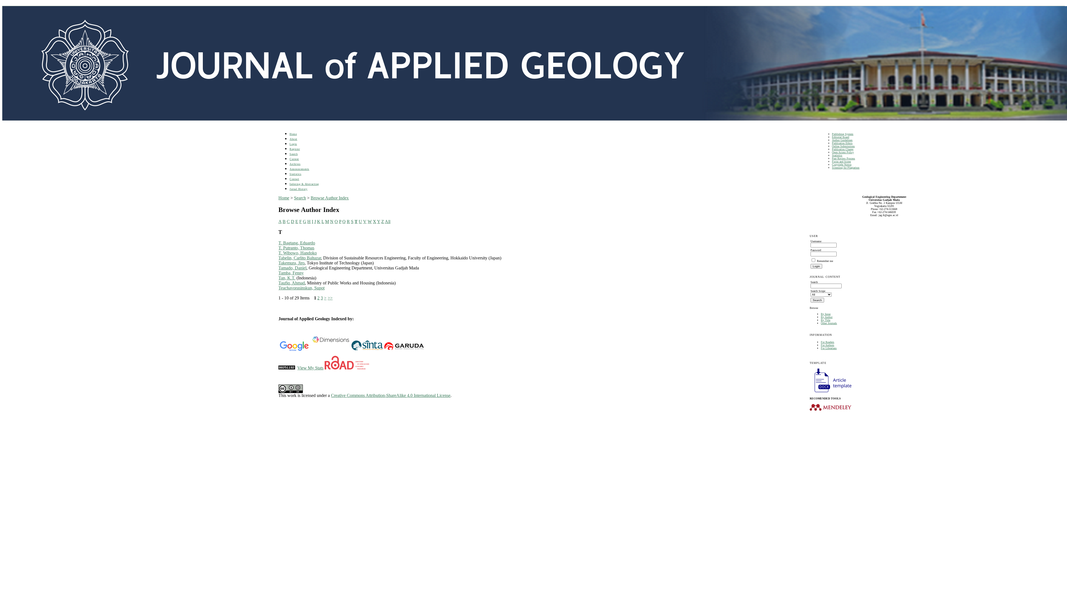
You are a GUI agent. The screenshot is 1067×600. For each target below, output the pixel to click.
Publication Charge (842, 149)
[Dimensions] (330, 350)
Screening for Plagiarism (845, 167)
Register (295, 149)
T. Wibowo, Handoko (297, 253)
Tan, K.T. (286, 278)
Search (294, 154)
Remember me (825, 260)
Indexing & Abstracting (304, 184)
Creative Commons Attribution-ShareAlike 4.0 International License (390, 395)
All (387, 221)
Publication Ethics (842, 143)
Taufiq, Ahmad (291, 283)
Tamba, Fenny (291, 273)
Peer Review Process (843, 158)
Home (293, 134)
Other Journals (829, 323)
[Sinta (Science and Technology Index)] (367, 350)
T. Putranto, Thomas (296, 248)
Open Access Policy (843, 152)
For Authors (827, 345)
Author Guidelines (842, 140)
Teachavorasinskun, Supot (301, 288)
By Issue (826, 314)
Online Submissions (843, 146)
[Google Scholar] (294, 350)
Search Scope (818, 290)
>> (330, 298)
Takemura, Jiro (291, 263)
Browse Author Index (330, 198)
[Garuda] (404, 350)
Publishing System (842, 134)
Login (293, 144)
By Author (826, 317)
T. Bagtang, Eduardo (296, 243)
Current (294, 159)
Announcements (299, 169)
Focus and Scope (841, 161)
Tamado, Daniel (292, 268)
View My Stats (310, 368)
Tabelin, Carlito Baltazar (299, 258)
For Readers (827, 342)
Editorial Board (840, 137)
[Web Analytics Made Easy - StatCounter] (286, 368)
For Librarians (829, 348)
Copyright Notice (841, 164)
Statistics (837, 155)
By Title (825, 320)
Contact (294, 179)
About (293, 139)
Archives (295, 164)
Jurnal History (298, 189)
